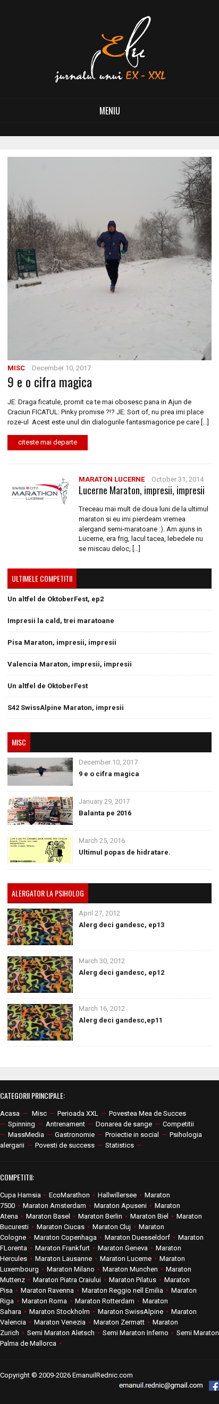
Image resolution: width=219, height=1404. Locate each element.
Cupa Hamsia (20, 1195)
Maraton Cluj (111, 1227)
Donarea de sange (124, 1124)
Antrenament (65, 1124)
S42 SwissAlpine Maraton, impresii (65, 708)
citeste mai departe (47, 442)
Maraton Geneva (123, 1248)
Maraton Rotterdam (104, 1301)
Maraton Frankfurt (62, 1248)
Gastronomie (75, 1135)
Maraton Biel (149, 1216)
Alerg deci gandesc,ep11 (121, 1020)
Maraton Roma (44, 1301)
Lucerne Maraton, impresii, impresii (142, 490)
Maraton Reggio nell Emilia (122, 1290)
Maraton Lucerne (112, 479)
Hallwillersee (117, 1195)
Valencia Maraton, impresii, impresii (69, 664)
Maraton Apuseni (120, 1206)
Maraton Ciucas (61, 1227)
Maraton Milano (71, 1269)
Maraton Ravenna (47, 1290)
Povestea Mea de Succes (147, 1113)
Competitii (178, 1124)
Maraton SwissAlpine (130, 1312)
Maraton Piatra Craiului (67, 1280)
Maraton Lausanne (63, 1259)
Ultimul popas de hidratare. (125, 852)
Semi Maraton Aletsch (61, 1333)
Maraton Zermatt (119, 1322)
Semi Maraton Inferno (136, 1333)
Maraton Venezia (60, 1322)
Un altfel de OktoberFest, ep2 (55, 599)
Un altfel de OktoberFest (47, 686)
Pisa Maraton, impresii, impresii (61, 642)
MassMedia (26, 1135)
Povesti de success (65, 1145)
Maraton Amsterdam (54, 1206)
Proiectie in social (132, 1135)
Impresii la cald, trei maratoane (60, 621)
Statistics (119, 1145)
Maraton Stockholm (59, 1312)
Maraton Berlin (100, 1216)
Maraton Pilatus (132, 1280)
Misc (16, 368)
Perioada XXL (77, 1113)
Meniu (109, 110)
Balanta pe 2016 (105, 813)
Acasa (10, 1113)
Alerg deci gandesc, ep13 (121, 925)
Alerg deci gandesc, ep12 (121, 972)
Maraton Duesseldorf (137, 1237)
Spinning (21, 1124)
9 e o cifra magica (49, 381)
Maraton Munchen (130, 1269)
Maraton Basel (48, 1216)
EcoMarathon (69, 1195)
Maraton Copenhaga (65, 1237)
